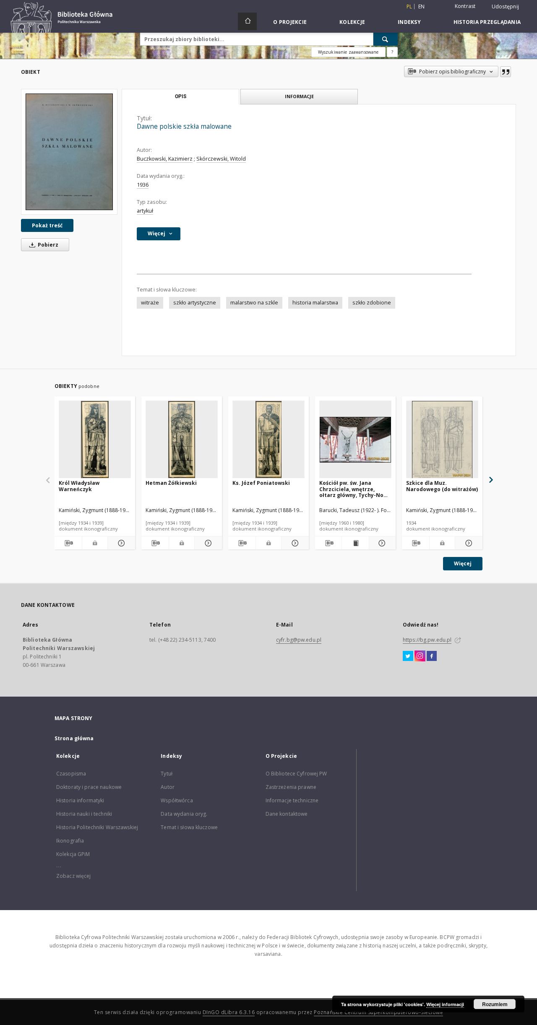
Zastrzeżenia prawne (291, 787)
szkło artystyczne (194, 302)
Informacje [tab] (299, 96)
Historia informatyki (80, 800)
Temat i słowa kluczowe (189, 827)
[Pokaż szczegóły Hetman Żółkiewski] (207, 543)
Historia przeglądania (487, 22)
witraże (150, 302)
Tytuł (166, 773)
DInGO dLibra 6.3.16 (229, 1012)
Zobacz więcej (73, 875)
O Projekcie (290, 22)
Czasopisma (71, 773)
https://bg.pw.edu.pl (427, 639)
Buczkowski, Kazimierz (165, 158)
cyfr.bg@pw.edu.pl (298, 639)
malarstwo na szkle (254, 302)
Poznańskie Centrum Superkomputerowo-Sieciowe (378, 1012)
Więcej (463, 563)
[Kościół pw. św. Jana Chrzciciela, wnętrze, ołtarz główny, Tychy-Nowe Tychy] (355, 440)
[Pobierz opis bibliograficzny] (68, 543)
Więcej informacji (445, 1004)
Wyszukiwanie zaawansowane (348, 52)
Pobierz (47, 244)
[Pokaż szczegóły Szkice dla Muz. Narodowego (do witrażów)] (467, 543)
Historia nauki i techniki (84, 813)
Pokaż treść (47, 225)
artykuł (145, 210)
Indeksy (409, 22)
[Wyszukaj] (385, 39)
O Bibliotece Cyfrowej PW (296, 773)
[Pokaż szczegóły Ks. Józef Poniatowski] (294, 543)
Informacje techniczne (292, 800)
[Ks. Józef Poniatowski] (268, 440)
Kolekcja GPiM (73, 854)
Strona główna (74, 738)
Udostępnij (505, 6)
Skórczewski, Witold (221, 158)
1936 (143, 184)
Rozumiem (495, 1004)
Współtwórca (177, 800)
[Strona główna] (247, 21)
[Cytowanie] (505, 71)
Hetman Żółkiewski (171, 482)
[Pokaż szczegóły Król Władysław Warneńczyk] (120, 543)
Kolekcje (352, 22)
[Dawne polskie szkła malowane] (69, 152)
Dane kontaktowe (287, 813)
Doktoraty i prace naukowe (89, 787)
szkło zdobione (371, 302)
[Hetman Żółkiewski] (181, 440)
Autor (168, 787)
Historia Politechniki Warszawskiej (97, 827)
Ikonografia (70, 840)
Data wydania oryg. (184, 813)
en (421, 6)
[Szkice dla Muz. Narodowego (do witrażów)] (442, 440)
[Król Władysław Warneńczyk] (94, 440)
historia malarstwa (315, 302)
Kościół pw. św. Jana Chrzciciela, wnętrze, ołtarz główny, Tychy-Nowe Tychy (355, 488)
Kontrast (465, 6)
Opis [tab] (180, 96)
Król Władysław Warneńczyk (79, 485)
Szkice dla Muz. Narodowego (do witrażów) (442, 485)
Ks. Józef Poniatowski (261, 482)
